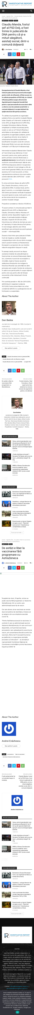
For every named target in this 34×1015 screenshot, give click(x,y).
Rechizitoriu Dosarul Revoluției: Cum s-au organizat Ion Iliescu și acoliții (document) (22, 493)
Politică (15, 20)
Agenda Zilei (9, 16)
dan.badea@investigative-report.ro (17, 988)
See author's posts (11, 348)
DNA (10, 179)
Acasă (3, 16)
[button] (31, 10)
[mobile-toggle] (3, 10)
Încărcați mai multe (16, 532)
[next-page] (6, 478)
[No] (32, 1003)
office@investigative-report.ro (19, 986)
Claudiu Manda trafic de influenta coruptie (14, 359)
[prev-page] (3, 478)
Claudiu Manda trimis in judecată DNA (12, 361)
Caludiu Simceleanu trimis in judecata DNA (18, 356)
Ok (17, 1012)
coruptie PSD (27, 361)
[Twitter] (14, 54)
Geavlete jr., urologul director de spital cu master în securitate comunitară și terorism (21, 503)
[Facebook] (10, 54)
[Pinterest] (18, 54)
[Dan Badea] (3, 49)
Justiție (11, 20)
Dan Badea (9, 49)
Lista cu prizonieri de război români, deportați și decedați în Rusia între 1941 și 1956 (21, 513)
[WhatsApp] (23, 54)
